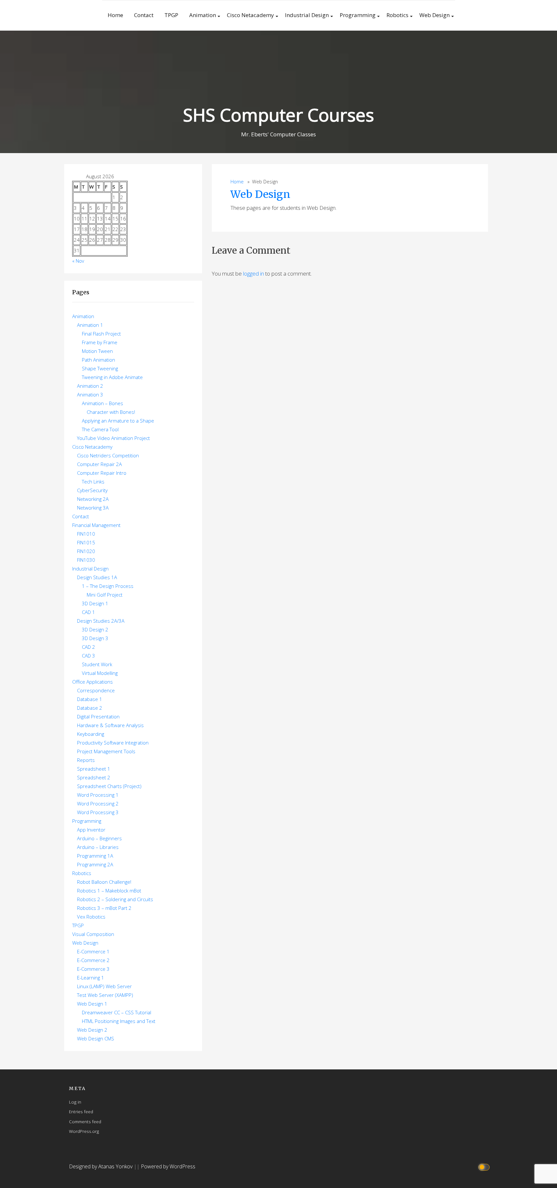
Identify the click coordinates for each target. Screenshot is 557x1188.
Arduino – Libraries (98, 847)
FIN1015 (86, 542)
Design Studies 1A (97, 577)
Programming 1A (95, 855)
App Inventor (91, 829)
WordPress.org (84, 1131)
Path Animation (98, 359)
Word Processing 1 (98, 795)
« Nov (78, 261)
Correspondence (96, 690)
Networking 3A (93, 507)
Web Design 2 (92, 1030)
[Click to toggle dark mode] (485, 1166)
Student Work (97, 664)
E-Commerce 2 (93, 960)
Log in (75, 1102)
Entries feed (81, 1111)
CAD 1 (88, 612)
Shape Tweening (100, 368)
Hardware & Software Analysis (110, 725)
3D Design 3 (95, 638)
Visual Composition (93, 934)
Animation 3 (90, 394)
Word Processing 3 (98, 812)
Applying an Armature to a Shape (118, 420)
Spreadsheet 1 (93, 768)
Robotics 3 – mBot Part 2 (104, 908)
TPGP (171, 15)
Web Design (434, 15)
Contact (143, 15)
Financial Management (96, 525)
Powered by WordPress (168, 1166)
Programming (358, 15)
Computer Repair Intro (101, 473)
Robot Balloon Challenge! (104, 882)
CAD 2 (88, 647)
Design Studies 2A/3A (100, 621)
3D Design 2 (95, 629)
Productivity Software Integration (113, 742)
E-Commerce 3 (93, 969)
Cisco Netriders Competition (108, 455)
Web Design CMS (95, 1038)
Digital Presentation (98, 716)
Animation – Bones (102, 403)
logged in (253, 273)
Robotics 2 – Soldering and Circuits (115, 899)
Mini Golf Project (104, 594)
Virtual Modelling (100, 673)
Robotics (397, 15)
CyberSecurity (92, 490)
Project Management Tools (106, 751)
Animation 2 (90, 386)
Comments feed (85, 1121)
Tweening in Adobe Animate (112, 377)
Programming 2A (95, 864)
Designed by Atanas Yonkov (101, 1166)
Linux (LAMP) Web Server (104, 986)
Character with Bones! (111, 412)
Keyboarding (90, 734)
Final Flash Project (101, 333)
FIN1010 (86, 534)
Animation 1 (90, 325)
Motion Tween (97, 351)
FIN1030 (86, 560)
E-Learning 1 (90, 977)
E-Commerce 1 (93, 951)
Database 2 (89, 708)
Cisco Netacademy (250, 15)
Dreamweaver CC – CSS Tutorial (116, 1012)
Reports (86, 760)
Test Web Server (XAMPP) (105, 995)
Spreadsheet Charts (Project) (109, 786)
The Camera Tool (100, 429)
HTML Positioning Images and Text (118, 1021)
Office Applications (92, 681)
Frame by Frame (99, 342)
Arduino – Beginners (99, 838)
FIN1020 (86, 551)
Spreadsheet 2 (93, 777)
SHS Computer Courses (278, 114)
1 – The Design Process (107, 586)
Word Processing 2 (98, 803)
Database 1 (89, 699)
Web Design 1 (92, 1003)
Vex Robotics (91, 916)
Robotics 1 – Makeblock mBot (109, 890)
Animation (202, 15)
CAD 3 (88, 655)
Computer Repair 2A (99, 464)
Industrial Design (307, 15)
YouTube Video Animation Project (113, 438)
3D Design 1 (95, 603)
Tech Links (93, 481)
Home (115, 15)
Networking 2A (93, 499)
